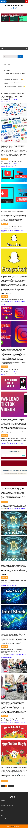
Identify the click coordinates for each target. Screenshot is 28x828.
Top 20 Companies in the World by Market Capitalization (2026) (12, 97)
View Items (4, 818)
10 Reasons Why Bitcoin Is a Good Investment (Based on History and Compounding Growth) (13, 439)
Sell (3, 813)
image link (4, 808)
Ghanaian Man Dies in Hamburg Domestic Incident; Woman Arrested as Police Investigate (12, 651)
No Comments (10, 99)
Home (3, 800)
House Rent (15, 655)
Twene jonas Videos (9, 166)
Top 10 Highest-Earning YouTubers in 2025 (12, 719)
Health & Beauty (10, 165)
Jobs (2, 101)
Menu (2, 48)
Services (3, 166)
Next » (12, 786)
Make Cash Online (7, 101)
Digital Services (17, 99)
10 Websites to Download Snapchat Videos (12, 162)
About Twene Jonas (5, 803)
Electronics (23, 163)
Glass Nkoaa (23, 99)
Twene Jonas (11, 826)
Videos (3, 815)
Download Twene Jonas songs (7, 805)
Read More (4, 158)
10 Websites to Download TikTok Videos (12, 299)
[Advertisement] (14, 36)
